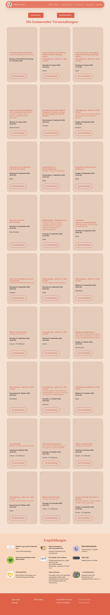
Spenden (99, 5)
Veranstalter (79, 5)
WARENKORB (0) (65, 15)
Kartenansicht (35, 15)
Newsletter (90, 5)
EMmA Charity (67, 5)
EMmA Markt (54, 5)
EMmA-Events (19, 4)
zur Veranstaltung (18, 76)
